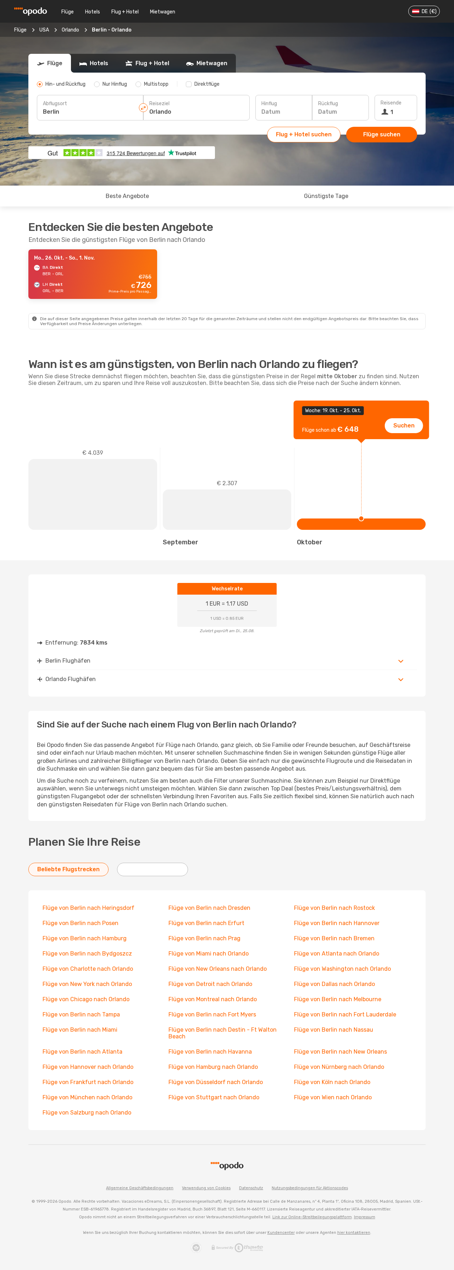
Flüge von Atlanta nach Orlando (336, 953)
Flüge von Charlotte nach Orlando (88, 968)
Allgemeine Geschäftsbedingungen (139, 1188)
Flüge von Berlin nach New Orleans (340, 1051)
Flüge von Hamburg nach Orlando (213, 1067)
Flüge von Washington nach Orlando (342, 968)
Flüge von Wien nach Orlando (333, 1097)
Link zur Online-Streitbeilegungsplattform (312, 1217)
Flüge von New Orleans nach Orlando (217, 968)
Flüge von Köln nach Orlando (332, 1082)
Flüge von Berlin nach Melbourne (337, 999)
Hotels (92, 12)
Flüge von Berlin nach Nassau (333, 1029)
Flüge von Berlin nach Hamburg (85, 938)
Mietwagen (162, 12)
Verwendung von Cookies (206, 1188)
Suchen (404, 425)
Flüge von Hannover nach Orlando (88, 1067)
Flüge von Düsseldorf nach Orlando (215, 1082)
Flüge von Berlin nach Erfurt (206, 923)
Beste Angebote (127, 196)
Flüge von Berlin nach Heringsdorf (88, 908)
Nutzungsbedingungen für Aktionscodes (310, 1188)
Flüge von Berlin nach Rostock (334, 908)
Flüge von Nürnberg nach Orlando (339, 1067)
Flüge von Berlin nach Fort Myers (212, 1014)
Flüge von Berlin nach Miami (80, 1029)
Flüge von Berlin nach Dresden (209, 908)
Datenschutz (251, 1188)
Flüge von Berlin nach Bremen (334, 938)
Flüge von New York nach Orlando (87, 984)
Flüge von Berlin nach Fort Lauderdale (345, 1014)
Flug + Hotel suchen (304, 134)
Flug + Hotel (125, 12)
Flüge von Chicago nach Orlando (86, 999)
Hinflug (269, 104)
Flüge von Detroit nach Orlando (210, 984)
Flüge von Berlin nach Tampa (81, 1014)
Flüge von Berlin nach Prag (204, 938)
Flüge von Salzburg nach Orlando (87, 1112)
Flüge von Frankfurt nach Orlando (88, 1082)
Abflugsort (55, 104)
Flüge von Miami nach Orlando (208, 953)
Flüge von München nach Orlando (87, 1097)
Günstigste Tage (326, 196)
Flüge (67, 12)
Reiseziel (159, 104)
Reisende (391, 103)
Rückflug (328, 104)
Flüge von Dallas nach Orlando (334, 984)
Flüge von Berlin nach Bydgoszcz (87, 953)
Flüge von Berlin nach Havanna (210, 1051)
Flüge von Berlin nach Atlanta (82, 1051)
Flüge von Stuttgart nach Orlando (213, 1097)
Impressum (364, 1217)
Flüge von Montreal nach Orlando (212, 999)
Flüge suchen (381, 134)
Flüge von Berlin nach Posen (80, 923)
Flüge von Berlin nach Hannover (337, 923)
